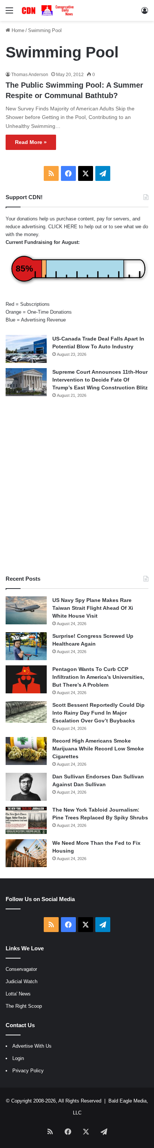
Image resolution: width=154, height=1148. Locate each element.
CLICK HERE (62, 226)
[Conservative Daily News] (48, 10)
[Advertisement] (77, 487)
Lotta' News (18, 994)
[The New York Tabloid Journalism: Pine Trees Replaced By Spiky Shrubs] (26, 820)
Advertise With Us (32, 1046)
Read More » (31, 142)
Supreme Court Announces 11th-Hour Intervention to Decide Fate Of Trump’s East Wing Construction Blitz (100, 379)
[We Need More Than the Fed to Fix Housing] (26, 853)
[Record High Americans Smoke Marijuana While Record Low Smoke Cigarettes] (26, 751)
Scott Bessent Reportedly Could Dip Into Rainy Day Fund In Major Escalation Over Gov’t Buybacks (98, 713)
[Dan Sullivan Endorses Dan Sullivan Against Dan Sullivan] (26, 787)
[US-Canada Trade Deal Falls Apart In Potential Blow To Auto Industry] (26, 349)
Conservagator (21, 969)
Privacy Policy (28, 1070)
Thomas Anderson (29, 74)
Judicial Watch (21, 981)
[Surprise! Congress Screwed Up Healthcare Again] (26, 646)
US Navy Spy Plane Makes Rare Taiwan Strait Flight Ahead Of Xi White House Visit (92, 608)
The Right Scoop (24, 1006)
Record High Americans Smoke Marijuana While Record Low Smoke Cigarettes (98, 748)
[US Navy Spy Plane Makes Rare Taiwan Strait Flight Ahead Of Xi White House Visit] (26, 610)
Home (17, 30)
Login (18, 1058)
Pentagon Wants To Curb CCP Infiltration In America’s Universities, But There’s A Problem (98, 677)
